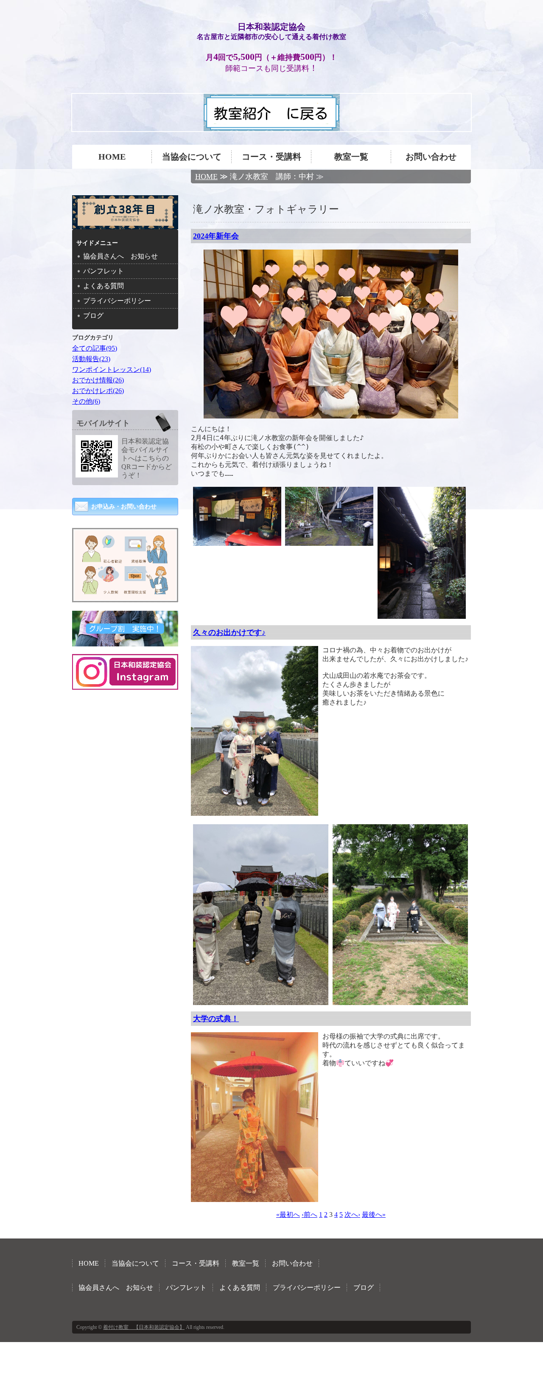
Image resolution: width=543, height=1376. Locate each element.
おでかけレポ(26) (98, 390)
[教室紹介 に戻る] (272, 127)
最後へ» (374, 1214)
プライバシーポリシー (117, 300)
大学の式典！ (216, 1018)
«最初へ (288, 1214)
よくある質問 (103, 285)
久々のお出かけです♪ (229, 632)
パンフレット (103, 271)
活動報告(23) (91, 358)
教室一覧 (351, 156)
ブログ (93, 315)
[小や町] (237, 541)
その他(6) (86, 401)
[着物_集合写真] (331, 414)
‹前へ (309, 1214)
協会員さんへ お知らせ (120, 256)
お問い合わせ (431, 156)
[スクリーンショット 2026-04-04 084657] (125, 596)
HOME (112, 156)
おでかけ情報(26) (98, 380)
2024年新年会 (216, 236)
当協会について (191, 156)
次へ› (352, 1214)
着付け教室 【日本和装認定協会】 (144, 1327)
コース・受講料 (271, 156)
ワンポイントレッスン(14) (111, 369)
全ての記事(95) (94, 348)
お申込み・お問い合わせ (124, 506)
